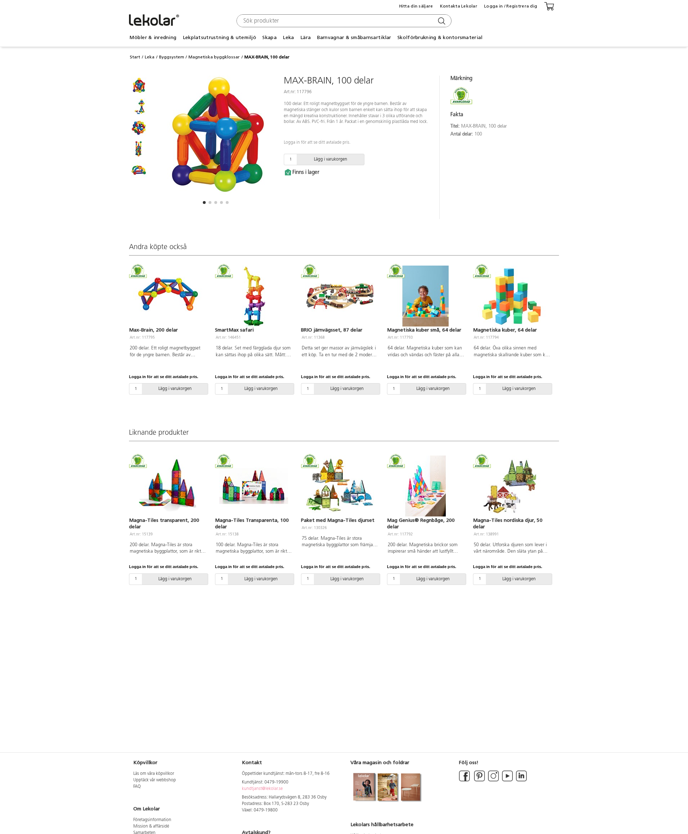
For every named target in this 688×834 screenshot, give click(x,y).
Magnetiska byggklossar (214, 56)
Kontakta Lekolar (458, 6)
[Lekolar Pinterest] (479, 780)
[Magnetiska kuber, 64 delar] (511, 296)
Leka (149, 56)
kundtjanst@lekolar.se (262, 789)
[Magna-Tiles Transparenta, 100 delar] (253, 486)
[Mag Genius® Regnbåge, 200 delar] (425, 486)
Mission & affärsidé (151, 826)
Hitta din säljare (416, 6)
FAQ (137, 787)
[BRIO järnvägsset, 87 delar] (339, 296)
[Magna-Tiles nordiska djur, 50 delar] (511, 486)
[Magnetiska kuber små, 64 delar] (425, 296)
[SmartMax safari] (253, 296)
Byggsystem (171, 56)
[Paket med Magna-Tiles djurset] (339, 486)
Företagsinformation (152, 820)
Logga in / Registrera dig (510, 6)
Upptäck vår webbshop (154, 780)
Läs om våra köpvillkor (153, 774)
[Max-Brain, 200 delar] (167, 296)
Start (135, 56)
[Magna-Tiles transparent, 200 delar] (167, 486)
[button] (204, 202)
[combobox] (343, 21)
